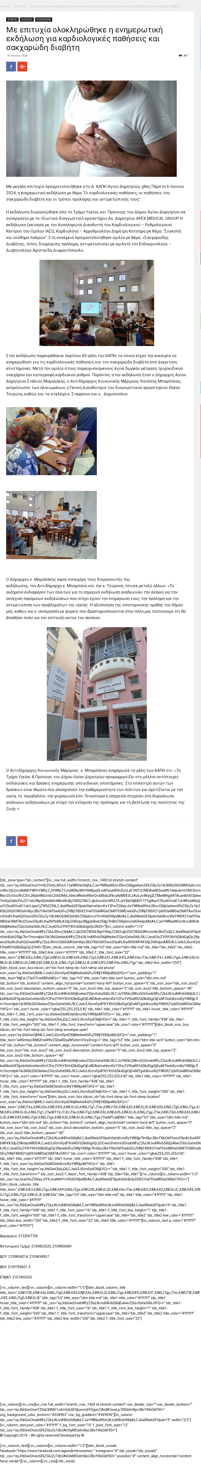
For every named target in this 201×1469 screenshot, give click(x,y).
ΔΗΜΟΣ (19, 6)
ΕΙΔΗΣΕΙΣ (26, 19)
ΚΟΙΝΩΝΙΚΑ (44, 19)
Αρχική (5, 6)
